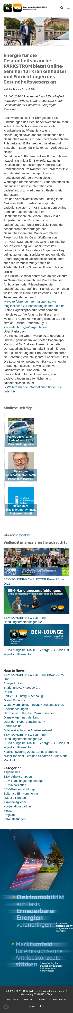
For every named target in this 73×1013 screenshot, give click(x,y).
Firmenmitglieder (15, 802)
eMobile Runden (15, 797)
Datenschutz (28, 999)
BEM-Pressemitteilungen (20, 789)
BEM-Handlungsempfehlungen (24, 780)
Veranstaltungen (15, 819)
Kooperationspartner (17, 806)
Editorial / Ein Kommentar (21, 793)
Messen (9, 810)
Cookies (42, 999)
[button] (61, 8)
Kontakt (32, 1006)
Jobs (42, 1006)
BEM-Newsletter (15, 785)
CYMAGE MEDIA (43, 994)
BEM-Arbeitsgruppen (18, 776)
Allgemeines (12, 772)
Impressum (13, 999)
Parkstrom (24, 534)
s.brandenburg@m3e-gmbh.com (26, 327)
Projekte (9, 815)
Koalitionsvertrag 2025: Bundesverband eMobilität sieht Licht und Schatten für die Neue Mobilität (36, 756)
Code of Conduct (57, 999)
